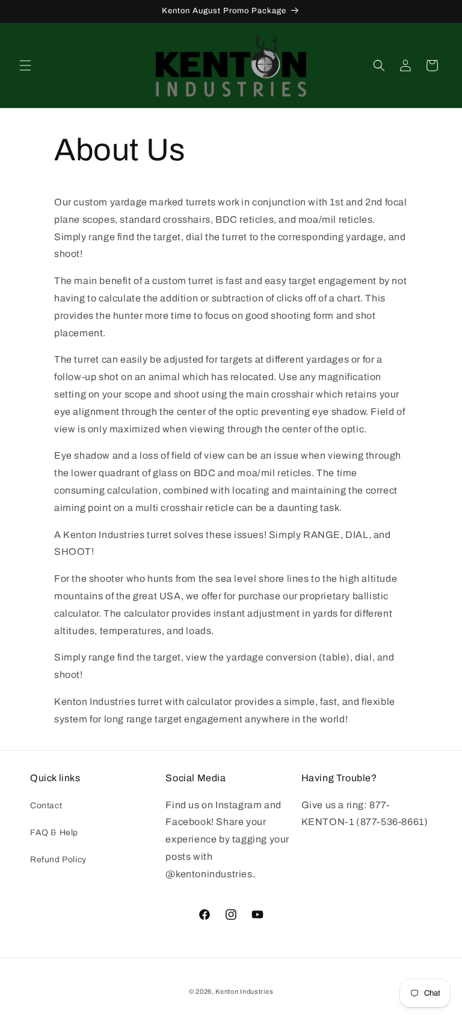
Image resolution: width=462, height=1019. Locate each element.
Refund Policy (58, 859)
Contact (46, 805)
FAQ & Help (54, 832)
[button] (25, 65)
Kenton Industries (244, 991)
